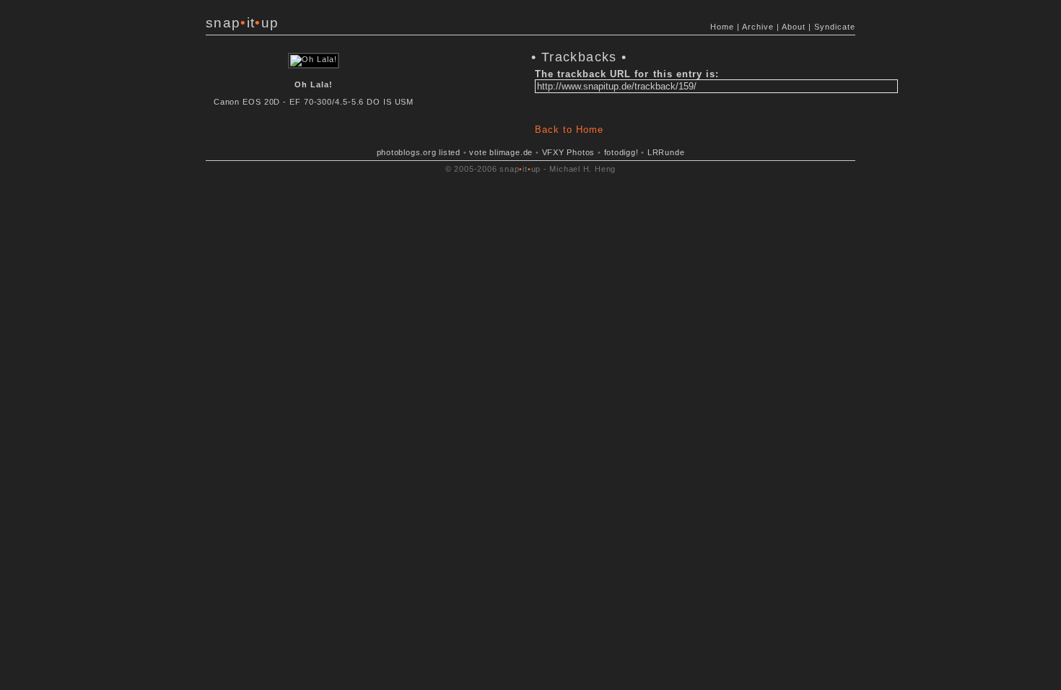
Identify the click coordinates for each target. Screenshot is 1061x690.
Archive (758, 26)
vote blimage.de (501, 152)
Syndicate (834, 26)
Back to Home (569, 129)
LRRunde (666, 152)
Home (722, 26)
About (793, 26)
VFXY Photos (568, 152)
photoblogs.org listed (418, 152)
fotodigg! (621, 152)
